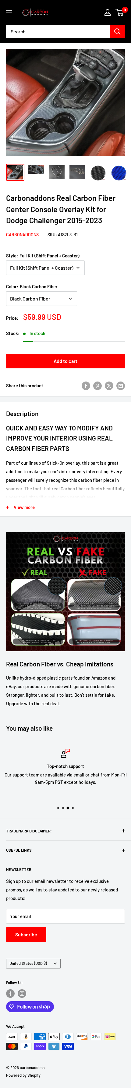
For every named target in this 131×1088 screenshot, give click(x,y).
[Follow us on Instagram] (22, 993)
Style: (43, 255)
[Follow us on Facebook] (10, 993)
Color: (32, 286)
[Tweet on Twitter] (109, 385)
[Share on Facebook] (86, 385)
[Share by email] (120, 385)
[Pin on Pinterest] (97, 385)
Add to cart (65, 361)
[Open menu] (9, 12)
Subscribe (26, 934)
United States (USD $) (28, 963)
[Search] (117, 31)
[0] (120, 12)
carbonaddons (22, 234)
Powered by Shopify (23, 1075)
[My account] (107, 12)
